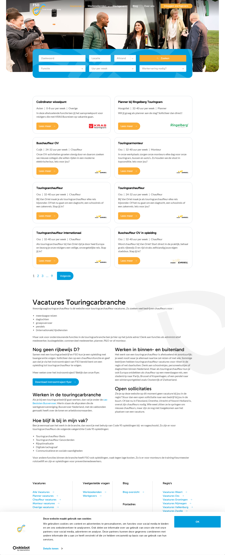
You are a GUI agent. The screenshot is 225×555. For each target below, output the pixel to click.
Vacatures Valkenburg (175, 507)
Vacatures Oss (171, 495)
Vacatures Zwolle (173, 511)
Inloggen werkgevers (176, 6)
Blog (135, 6)
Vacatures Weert (173, 492)
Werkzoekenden (97, 6)
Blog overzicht (131, 492)
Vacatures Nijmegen (175, 503)
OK (197, 521)
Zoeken (165, 58)
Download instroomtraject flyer (53, 382)
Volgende (65, 275)
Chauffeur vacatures (44, 499)
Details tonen (50, 548)
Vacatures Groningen (175, 499)
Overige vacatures (43, 507)
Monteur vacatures (44, 503)
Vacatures (76, 6)
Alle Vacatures (41, 492)
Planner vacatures (43, 495)
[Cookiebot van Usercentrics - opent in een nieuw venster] (21, 548)
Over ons (149, 6)
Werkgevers (119, 6)
